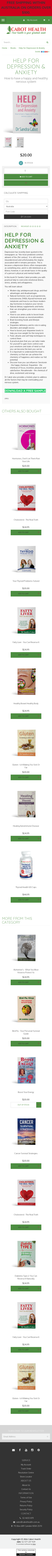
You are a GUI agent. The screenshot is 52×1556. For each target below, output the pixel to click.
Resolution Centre (26, 1472)
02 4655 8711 (28, 1518)
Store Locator (26, 1476)
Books (13, 48)
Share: (38, 52)
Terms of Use (26, 1497)
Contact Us (26, 1489)
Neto (34, 1544)
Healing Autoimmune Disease (26, 826)
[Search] (47, 42)
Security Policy (26, 1509)
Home (4, 48)
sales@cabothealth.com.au (28, 1522)
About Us (26, 1485)
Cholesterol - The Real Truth (26, 519)
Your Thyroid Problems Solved (26, 581)
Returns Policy (26, 1505)
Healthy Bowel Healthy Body (25, 703)
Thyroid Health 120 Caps (26, 887)
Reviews (25, 226)
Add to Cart (26, 177)
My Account (32, 20)
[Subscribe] (47, 1437)
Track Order (26, 1468)
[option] (26, 112)
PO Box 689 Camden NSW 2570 (27, 1526)
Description (10, 226)
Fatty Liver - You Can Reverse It (26, 642)
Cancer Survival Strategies (26, 1153)
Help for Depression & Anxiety (32, 48)
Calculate (27, 217)
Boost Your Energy (26, 1092)
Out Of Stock (23, 1105)
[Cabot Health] (26, 30)
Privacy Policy (26, 1501)
